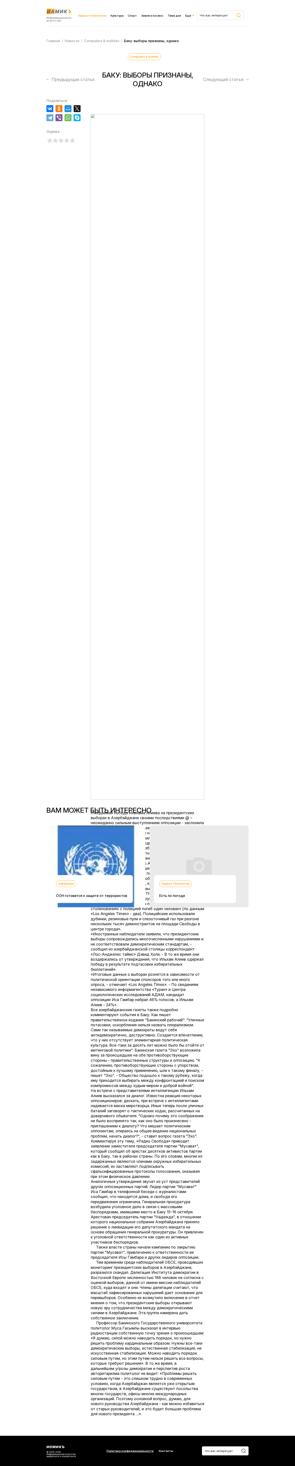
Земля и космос (152, 15)
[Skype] (77, 117)
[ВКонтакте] (49, 108)
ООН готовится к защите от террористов (91, 895)
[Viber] (59, 117)
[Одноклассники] (59, 108)
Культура (117, 15)
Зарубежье (66, 883)
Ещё (188, 15)
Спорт (132, 15)
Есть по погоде (172, 895)
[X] (77, 108)
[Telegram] (49, 117)
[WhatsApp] (68, 117)
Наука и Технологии (176, 883)
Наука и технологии (92, 15)
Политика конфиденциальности (130, 1451)
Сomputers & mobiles (144, 56)
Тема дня (174, 15)
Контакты (166, 1451)
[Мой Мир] (68, 108)
